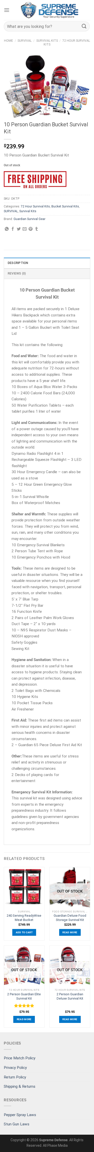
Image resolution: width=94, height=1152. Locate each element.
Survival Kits (47, 40)
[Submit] (84, 26)
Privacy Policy (15, 1067)
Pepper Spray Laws (20, 1115)
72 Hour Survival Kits (35, 206)
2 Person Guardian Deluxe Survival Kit (70, 996)
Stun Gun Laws (16, 1124)
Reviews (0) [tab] (17, 273)
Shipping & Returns (19, 1086)
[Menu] (7, 10)
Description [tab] (18, 263)
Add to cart (24, 932)
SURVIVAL (25, 40)
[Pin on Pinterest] (31, 229)
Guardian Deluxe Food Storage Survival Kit (70, 918)
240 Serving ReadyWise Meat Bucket (24, 918)
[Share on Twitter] (19, 229)
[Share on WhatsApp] (7, 229)
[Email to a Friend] (25, 229)
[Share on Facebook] (13, 229)
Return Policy (15, 1077)
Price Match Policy (19, 1058)
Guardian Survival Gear (29, 219)
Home (8, 40)
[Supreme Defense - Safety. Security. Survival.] (49, 10)
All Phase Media (55, 1145)
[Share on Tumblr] (37, 229)
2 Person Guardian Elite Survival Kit (24, 996)
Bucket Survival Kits (65, 206)
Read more (69, 932)
